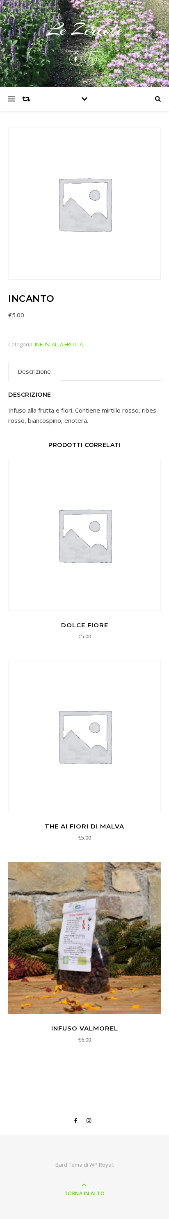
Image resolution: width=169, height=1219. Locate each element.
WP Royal (101, 1164)
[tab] (34, 371)
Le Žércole (85, 29)
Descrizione (34, 371)
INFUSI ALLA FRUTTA (59, 344)
